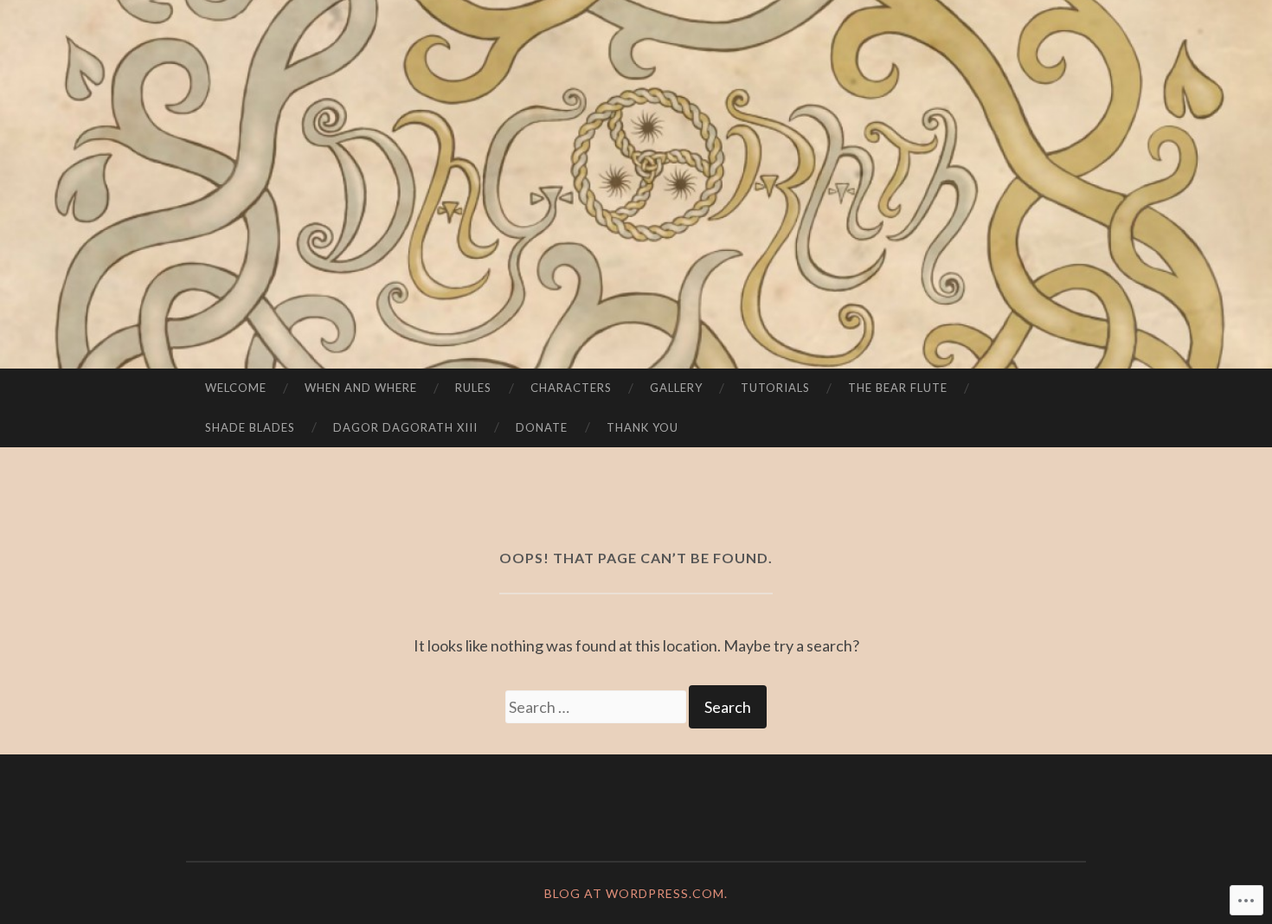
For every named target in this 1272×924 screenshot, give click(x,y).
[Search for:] (597, 706)
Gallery (676, 388)
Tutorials (775, 388)
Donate (542, 427)
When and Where (361, 388)
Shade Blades (250, 427)
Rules (473, 388)
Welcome (236, 388)
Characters (571, 388)
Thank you (642, 427)
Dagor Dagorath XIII (405, 427)
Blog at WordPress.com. (636, 893)
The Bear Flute (898, 388)
